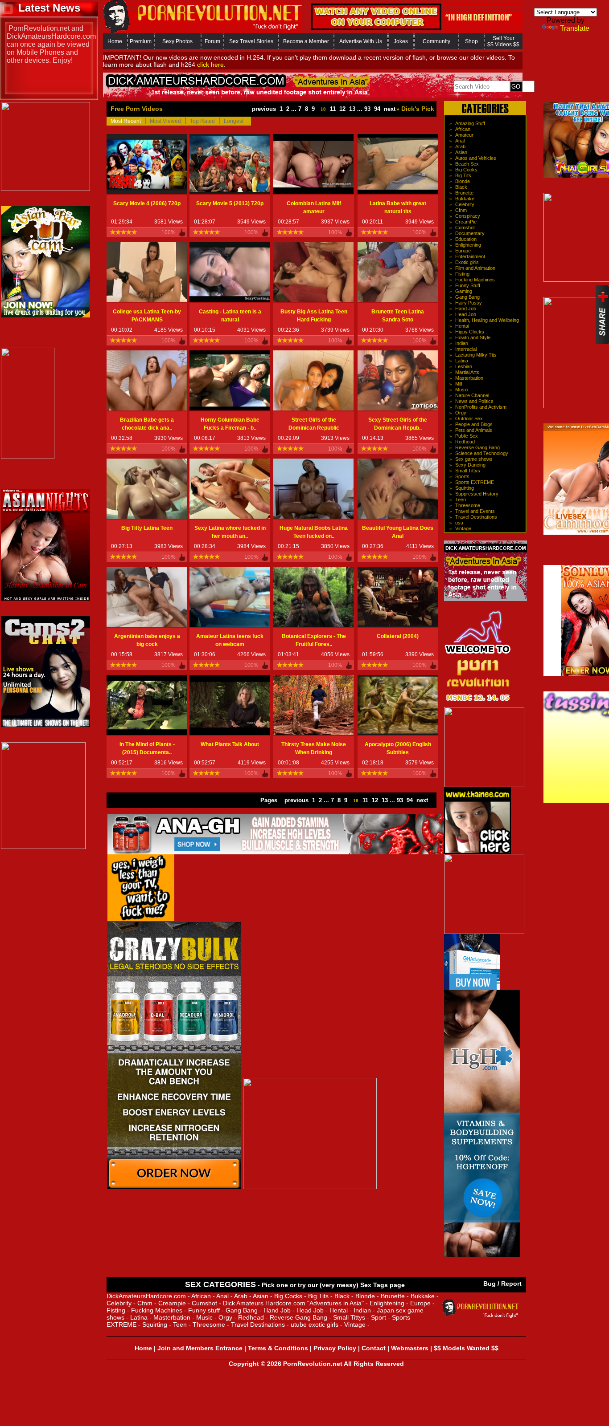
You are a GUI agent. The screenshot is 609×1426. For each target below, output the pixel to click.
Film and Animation (475, 268)
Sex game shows (474, 459)
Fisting (462, 273)
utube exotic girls (314, 1324)
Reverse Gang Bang (477, 447)
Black (461, 187)
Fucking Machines (475, 279)
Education (466, 239)
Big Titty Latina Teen (147, 528)
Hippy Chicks (469, 331)
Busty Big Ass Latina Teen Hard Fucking (313, 316)
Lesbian (463, 366)
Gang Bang (467, 297)
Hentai (462, 326)
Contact (374, 1348)
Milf (458, 383)
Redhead (465, 441)
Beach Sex (467, 164)
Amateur (464, 135)
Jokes (401, 41)
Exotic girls (467, 262)
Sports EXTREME (474, 482)
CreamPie (466, 221)
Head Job (465, 314)
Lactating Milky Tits (476, 355)
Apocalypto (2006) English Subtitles (398, 748)
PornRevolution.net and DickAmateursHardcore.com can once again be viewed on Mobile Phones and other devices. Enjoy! (51, 44)
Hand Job (465, 308)
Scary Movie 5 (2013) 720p (229, 203)
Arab (460, 146)
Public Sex (466, 436)
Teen (460, 499)
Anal (460, 140)
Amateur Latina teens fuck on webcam (229, 640)
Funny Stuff (467, 285)
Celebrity (464, 204)
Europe (463, 250)
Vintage (463, 528)
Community (436, 41)
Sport (378, 1317)
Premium (141, 41)
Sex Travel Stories (251, 41)
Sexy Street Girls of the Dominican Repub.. (397, 424)
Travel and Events (475, 511)
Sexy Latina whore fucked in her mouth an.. (230, 532)
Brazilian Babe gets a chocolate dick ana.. (147, 424)
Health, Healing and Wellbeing (487, 320)
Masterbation (469, 378)
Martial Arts (467, 372)
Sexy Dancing (470, 464)
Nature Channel (472, 395)
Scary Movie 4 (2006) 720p (147, 203)
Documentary (470, 233)
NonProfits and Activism (480, 407)
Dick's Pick (416, 108)
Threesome (467, 505)
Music (461, 389)
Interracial (466, 349)
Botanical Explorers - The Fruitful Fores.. (314, 640)
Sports (462, 476)
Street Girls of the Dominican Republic (313, 424)
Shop (471, 41)
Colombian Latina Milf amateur (314, 207)
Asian (461, 152)
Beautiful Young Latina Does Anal (397, 532)
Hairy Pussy (468, 302)
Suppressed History (476, 493)
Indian (461, 343)
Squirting (464, 488)
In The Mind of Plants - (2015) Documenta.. (147, 748)
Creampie (172, 1303)
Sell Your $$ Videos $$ (503, 41)
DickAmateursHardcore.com (146, 1296)
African (462, 129)
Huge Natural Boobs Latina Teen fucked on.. (314, 532)
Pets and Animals (473, 430)
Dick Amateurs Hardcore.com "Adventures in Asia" (293, 1303)
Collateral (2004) (398, 636)
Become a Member (306, 41)
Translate (574, 28)
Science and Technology (481, 453)
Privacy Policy (334, 1348)
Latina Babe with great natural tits (398, 207)
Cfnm (461, 210)
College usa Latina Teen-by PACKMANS (147, 316)
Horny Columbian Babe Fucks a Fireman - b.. (230, 424)
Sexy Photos (177, 41)
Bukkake (464, 198)
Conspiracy (467, 216)
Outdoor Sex (469, 418)
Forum (212, 41)
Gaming (463, 291)
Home (114, 41)
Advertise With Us (360, 41)
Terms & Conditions (278, 1348)
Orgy (460, 412)
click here (210, 64)
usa (459, 522)
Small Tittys (467, 470)
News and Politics (474, 401)
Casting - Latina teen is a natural (230, 316)
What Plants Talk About (230, 744)
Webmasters (409, 1348)
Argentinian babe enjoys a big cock (147, 640)
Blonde (462, 181)
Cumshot (465, 227)
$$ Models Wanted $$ (466, 1348)
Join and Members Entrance (200, 1348)
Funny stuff (204, 1310)
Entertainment (470, 256)
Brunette (464, 192)
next (389, 109)
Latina (461, 360)
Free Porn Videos (137, 108)
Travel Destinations (476, 517)
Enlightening (468, 245)
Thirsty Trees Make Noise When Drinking (313, 748)
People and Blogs (474, 424)
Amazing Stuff (470, 123)
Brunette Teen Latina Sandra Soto (397, 316)
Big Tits (463, 175)
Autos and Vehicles (475, 158)
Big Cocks (466, 169)
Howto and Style (472, 337)
